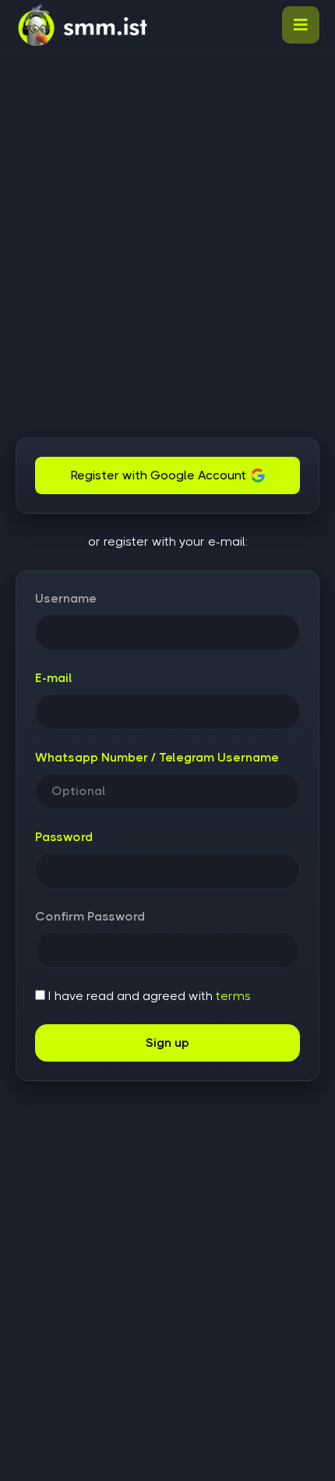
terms (233, 995)
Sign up (167, 1042)
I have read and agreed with (148, 995)
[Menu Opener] (300, 25)
